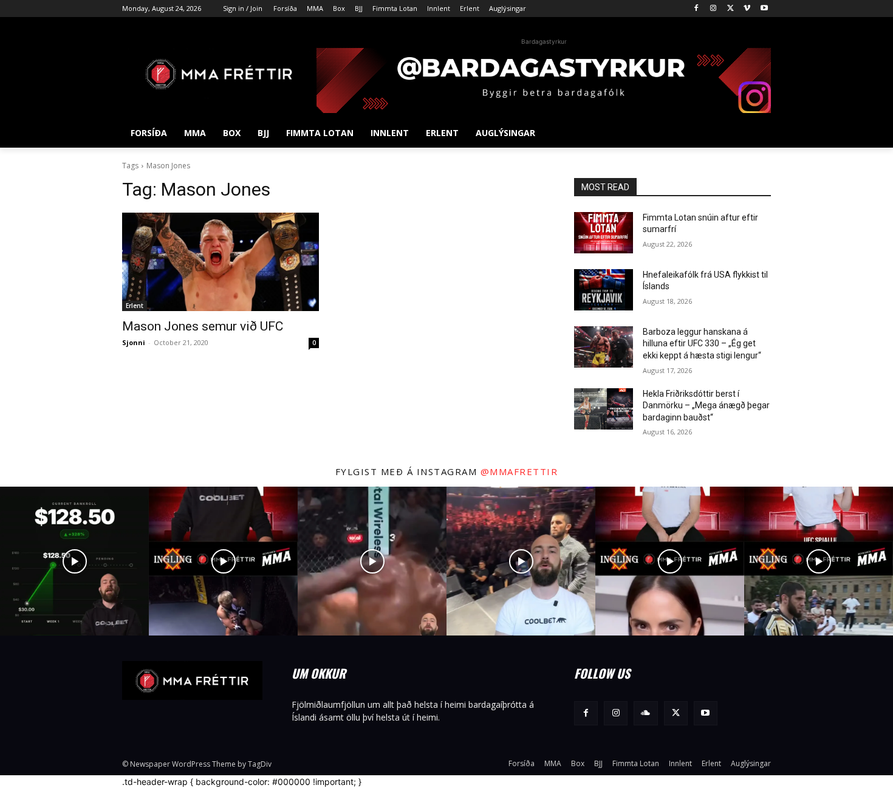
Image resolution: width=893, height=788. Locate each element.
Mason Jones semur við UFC (202, 326)
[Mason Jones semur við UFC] (220, 262)
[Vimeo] (747, 9)
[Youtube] (764, 9)
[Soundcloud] (645, 713)
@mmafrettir (519, 471)
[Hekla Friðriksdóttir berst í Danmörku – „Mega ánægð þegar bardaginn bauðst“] (603, 409)
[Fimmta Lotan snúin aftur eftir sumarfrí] (603, 232)
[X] (730, 9)
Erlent (134, 305)
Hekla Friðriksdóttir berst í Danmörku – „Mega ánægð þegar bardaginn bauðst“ (706, 405)
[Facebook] (696, 9)
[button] (756, 133)
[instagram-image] (74, 561)
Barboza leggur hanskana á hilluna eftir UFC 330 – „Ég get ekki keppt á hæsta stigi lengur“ (702, 343)
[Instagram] (713, 9)
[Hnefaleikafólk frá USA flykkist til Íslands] (603, 289)
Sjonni (133, 342)
